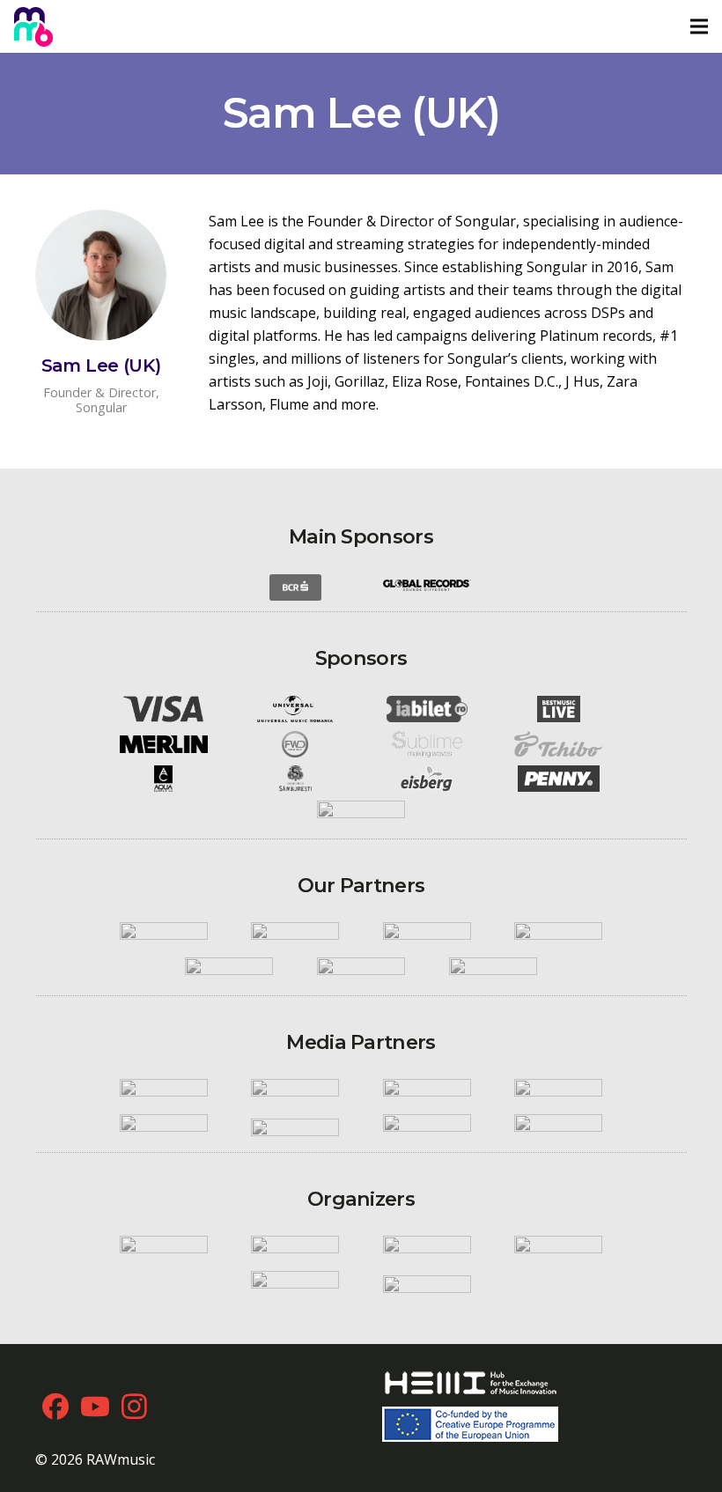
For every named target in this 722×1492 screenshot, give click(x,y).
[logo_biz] (559, 1093)
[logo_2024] (33, 27)
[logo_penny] (559, 778)
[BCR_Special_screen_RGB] (295, 587)
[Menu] (699, 26)
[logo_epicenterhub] (295, 1284)
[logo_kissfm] (295, 1093)
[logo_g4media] (295, 1127)
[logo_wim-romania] (163, 936)
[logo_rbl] (229, 970)
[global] (427, 587)
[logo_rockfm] (163, 1093)
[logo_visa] (163, 709)
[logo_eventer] (427, 1284)
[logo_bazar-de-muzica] (559, 1127)
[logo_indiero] (295, 936)
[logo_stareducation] (295, 1249)
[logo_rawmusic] (163, 1249)
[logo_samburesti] (295, 778)
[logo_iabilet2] (427, 709)
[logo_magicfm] (427, 1093)
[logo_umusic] (295, 709)
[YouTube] (94, 1406)
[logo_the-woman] (427, 1127)
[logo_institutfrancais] (559, 936)
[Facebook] (55, 1406)
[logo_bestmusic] (559, 709)
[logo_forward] (295, 744)
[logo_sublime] (427, 744)
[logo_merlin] (163, 744)
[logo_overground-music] (559, 1249)
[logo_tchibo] (559, 744)
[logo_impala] (427, 936)
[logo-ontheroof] (361, 970)
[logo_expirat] (493, 970)
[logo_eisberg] (427, 778)
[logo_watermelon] (427, 1249)
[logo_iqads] (163, 1127)
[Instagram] (134, 1406)
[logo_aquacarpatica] (163, 778)
